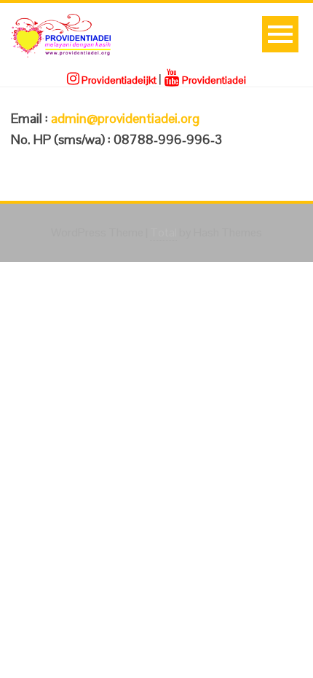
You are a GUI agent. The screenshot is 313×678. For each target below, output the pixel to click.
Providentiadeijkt (117, 80)
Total (163, 232)
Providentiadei (213, 80)
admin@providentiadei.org (125, 118)
